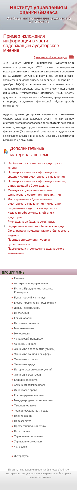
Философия (21, 446)
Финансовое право (25, 390)
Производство (22, 421)
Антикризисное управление (31, 283)
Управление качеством (28, 441)
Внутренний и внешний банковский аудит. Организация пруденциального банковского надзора (38, 230)
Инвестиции (21, 313)
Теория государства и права (31, 410)
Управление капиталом (28, 436)
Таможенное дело (25, 405)
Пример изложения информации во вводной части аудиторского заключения (36, 174)
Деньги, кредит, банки (27, 307)
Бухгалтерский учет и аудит (50, 57)
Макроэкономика (24, 328)
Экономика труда (24, 364)
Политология (22, 431)
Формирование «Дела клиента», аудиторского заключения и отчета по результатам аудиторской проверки (34, 203)
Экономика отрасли (26, 359)
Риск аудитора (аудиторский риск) (32, 221)
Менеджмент (22, 333)
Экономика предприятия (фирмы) (34, 349)
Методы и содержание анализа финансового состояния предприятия (34, 192)
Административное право (30, 385)
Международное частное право (33, 400)
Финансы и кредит (25, 343)
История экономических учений (33, 369)
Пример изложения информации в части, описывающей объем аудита (37, 183)
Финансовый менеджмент (30, 338)
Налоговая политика (26, 323)
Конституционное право (29, 395)
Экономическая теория (28, 374)
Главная (19, 278)
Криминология (23, 318)
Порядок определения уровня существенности (29, 241)
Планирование (23, 415)
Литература (21, 456)
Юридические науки (26, 379)
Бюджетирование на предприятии (35, 302)
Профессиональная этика (30, 426)
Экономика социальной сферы (33, 354)
